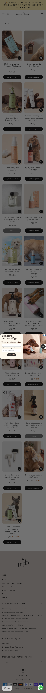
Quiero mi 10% (11, 354)
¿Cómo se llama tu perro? (8, 348)
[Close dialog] (44, 335)
